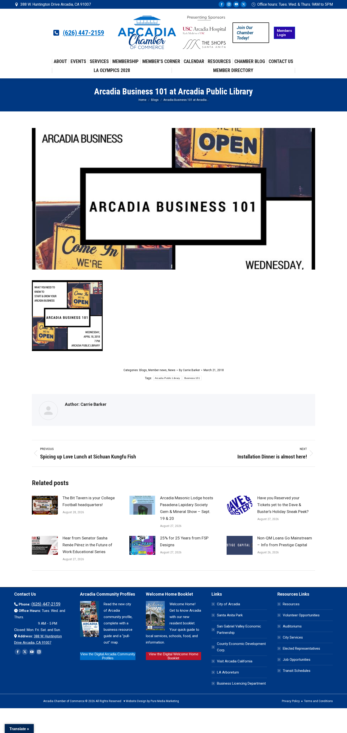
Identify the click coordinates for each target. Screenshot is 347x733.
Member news (157, 370)
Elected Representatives (301, 648)
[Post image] (45, 505)
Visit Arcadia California (234, 661)
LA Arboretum (228, 672)
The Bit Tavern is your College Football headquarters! (89, 501)
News (171, 370)
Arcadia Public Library (167, 378)
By (189, 370)
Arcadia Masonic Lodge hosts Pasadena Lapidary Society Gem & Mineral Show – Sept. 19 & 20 (186, 508)
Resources (291, 604)
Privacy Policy (291, 701)
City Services (293, 637)
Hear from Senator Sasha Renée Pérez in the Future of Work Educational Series (87, 545)
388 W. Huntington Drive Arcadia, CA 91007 (55, 4)
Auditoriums (292, 626)
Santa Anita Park (230, 615)
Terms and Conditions (318, 701)
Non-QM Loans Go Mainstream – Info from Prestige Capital (284, 541)
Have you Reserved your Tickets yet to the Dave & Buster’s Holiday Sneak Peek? (283, 505)
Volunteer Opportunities (301, 615)
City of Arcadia (228, 604)
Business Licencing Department (241, 683)
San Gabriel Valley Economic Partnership (239, 629)
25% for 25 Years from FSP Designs (184, 541)
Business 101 (192, 378)
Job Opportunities (296, 659)
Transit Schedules (296, 671)
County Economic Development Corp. (241, 647)
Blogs (143, 370)
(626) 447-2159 (83, 33)
